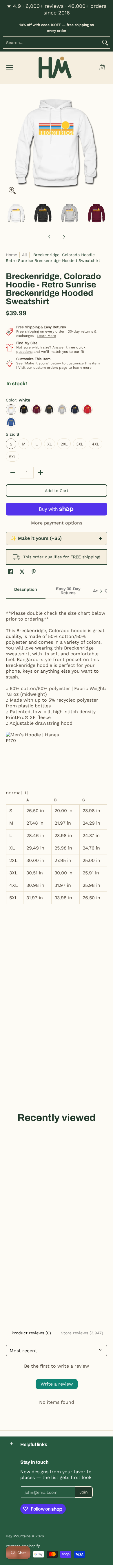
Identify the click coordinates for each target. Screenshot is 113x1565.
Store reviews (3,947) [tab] (82, 1333)
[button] (102, 68)
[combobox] (52, 42)
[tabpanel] (56, 754)
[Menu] (9, 68)
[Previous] (9, 146)
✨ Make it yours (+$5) (56, 538)
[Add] (41, 472)
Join (83, 1492)
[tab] (25, 591)
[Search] (105, 42)
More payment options (56, 523)
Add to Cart (56, 490)
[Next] (103, 146)
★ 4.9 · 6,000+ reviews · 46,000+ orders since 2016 (56, 9)
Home (11, 254)
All (24, 254)
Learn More (46, 336)
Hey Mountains (55, 67)
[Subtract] (13, 472)
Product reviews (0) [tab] (31, 1333)
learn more (82, 368)
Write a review (57, 1384)
